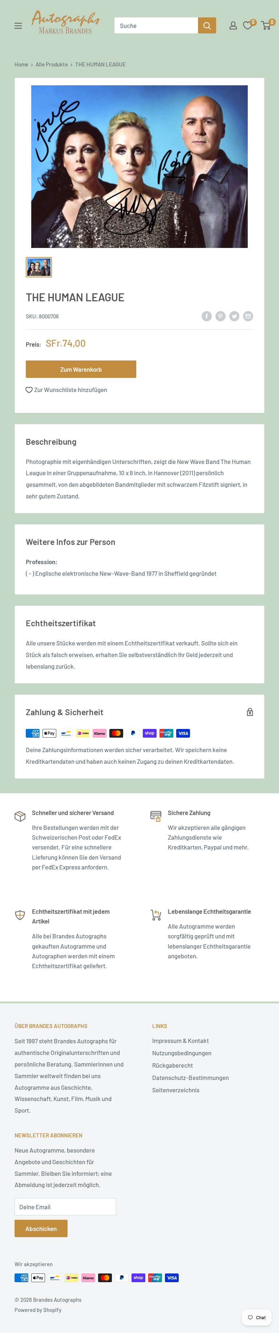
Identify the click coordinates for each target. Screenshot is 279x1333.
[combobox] (156, 25)
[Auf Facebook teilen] (207, 315)
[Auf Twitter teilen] (234, 315)
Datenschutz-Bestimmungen (190, 1077)
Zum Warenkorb (81, 369)
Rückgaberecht (172, 1065)
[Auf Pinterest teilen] (220, 315)
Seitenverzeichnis (175, 1089)
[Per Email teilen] (248, 315)
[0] (266, 25)
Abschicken (41, 1228)
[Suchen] (207, 25)
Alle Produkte (52, 64)
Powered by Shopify (38, 1309)
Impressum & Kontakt (180, 1040)
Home (21, 64)
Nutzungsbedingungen (181, 1052)
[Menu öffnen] (18, 26)
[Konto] (233, 25)
